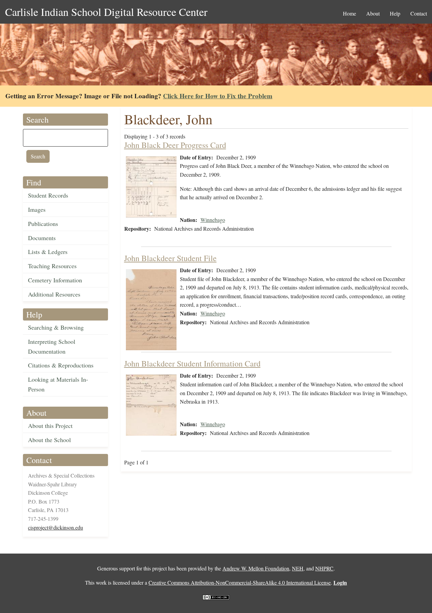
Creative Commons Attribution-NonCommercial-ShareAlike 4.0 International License (239, 582)
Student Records (48, 195)
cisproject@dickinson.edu (55, 527)
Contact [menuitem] (418, 13)
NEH (297, 568)
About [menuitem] (373, 13)
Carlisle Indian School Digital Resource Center (106, 11)
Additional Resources (54, 294)
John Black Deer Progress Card (175, 144)
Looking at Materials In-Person (58, 384)
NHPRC (324, 568)
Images (37, 209)
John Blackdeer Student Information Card (192, 363)
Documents (42, 238)
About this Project (50, 426)
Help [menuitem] (395, 13)
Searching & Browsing (56, 327)
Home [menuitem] (349, 13)
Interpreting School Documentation (51, 346)
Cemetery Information (55, 280)
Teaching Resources (52, 266)
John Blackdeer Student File (170, 258)
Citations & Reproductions (60, 365)
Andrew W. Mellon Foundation (255, 568)
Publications (43, 224)
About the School (49, 440)
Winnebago (212, 219)
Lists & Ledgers (48, 252)
